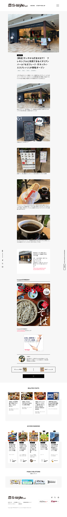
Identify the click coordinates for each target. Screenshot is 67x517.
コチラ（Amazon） (21, 330)
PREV (20, 369)
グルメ (19, 70)
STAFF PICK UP (40, 5)
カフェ (23, 70)
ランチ (28, 70)
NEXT (46, 369)
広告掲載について (17, 502)
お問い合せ (10, 502)
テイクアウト (33, 70)
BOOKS (33, 5)
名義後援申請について (27, 502)
